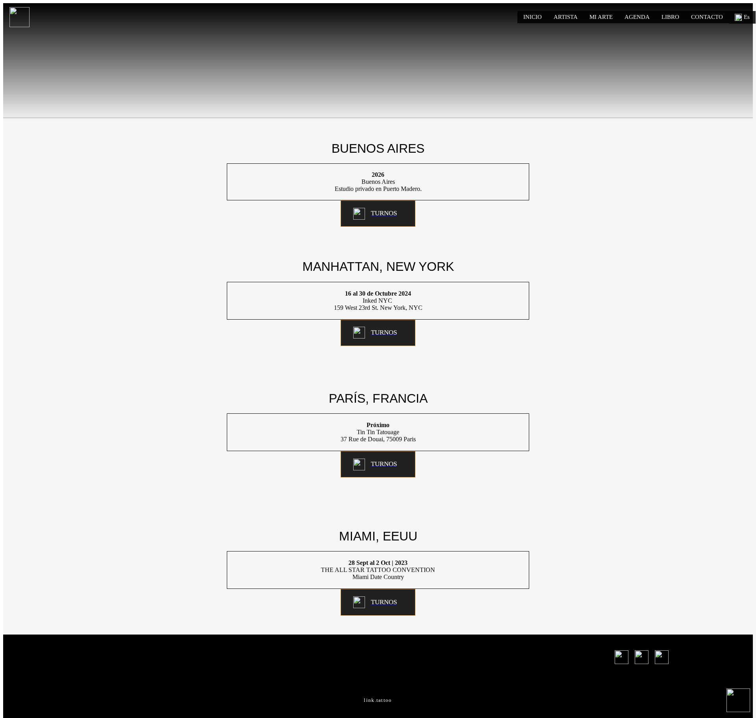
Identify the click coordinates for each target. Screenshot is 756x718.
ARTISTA (566, 17)
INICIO (532, 17)
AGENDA (637, 17)
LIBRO (670, 17)
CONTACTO (707, 17)
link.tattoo (378, 700)
